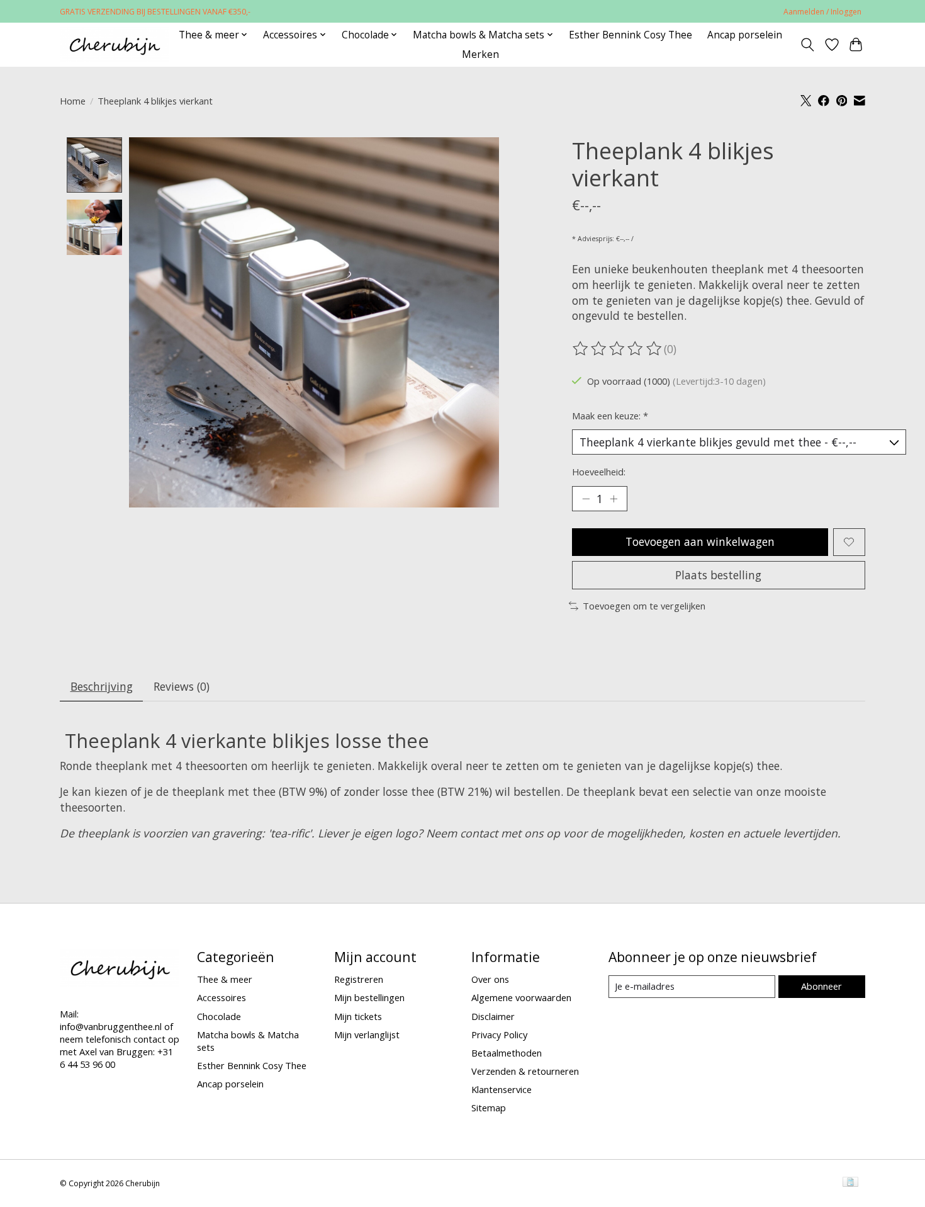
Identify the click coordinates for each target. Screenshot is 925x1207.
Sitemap (488, 1107)
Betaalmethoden (506, 1052)
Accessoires (221, 997)
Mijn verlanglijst (367, 1034)
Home (73, 100)
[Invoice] (850, 1183)
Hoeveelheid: (598, 471)
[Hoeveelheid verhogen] (613, 498)
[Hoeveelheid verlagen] (586, 498)
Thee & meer (224, 979)
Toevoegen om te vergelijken (644, 605)
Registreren (358, 979)
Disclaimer (493, 1016)
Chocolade (219, 1016)
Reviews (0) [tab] (182, 686)
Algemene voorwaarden (521, 997)
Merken (480, 54)
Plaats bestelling (718, 574)
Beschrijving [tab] (101, 686)
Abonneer (821, 986)
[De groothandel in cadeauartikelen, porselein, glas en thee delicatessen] (114, 44)
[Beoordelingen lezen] (618, 349)
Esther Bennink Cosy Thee (630, 35)
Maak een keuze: (610, 415)
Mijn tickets (358, 1016)
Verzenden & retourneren (525, 1071)
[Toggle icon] (808, 44)
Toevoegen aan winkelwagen (700, 541)
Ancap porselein (744, 35)
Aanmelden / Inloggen (822, 11)
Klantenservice (501, 1089)
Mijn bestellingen (369, 997)
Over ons (490, 979)
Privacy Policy (499, 1034)
